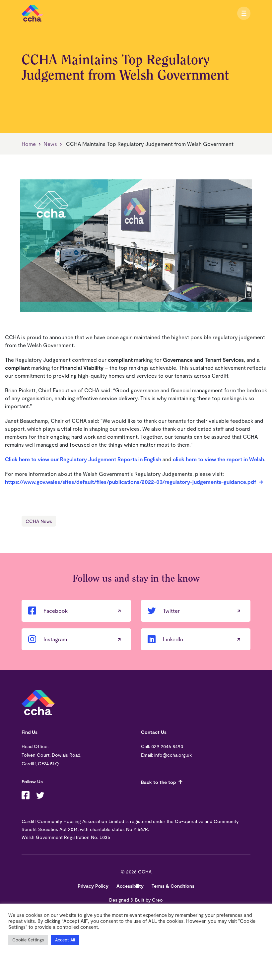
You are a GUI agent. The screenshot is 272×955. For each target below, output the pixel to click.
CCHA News (39, 521)
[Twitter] (40, 796)
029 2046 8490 (167, 746)
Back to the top (158, 782)
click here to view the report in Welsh (218, 459)
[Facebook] (26, 796)
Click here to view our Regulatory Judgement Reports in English (83, 459)
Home (29, 144)
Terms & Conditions (173, 886)
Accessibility (130, 886)
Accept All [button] (65, 939)
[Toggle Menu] (243, 13)
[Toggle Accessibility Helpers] (235, 13)
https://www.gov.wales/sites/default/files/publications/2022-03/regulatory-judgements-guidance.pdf (130, 481)
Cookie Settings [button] (28, 939)
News (50, 144)
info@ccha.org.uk (173, 755)
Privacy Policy (93, 886)
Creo (157, 900)
